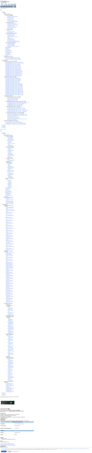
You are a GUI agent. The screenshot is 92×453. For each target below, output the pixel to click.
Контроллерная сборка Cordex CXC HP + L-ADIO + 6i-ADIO (18, 110)
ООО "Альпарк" (7, 13)
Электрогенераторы (11, 31)
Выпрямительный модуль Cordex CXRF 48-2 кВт (9, 281)
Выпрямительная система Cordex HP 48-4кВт (13, 69)
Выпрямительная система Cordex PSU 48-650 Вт (10, 249)
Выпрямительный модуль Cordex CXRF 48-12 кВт (14, 89)
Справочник (6, 55)
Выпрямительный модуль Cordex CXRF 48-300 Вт (14, 84)
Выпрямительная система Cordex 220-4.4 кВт (10, 228)
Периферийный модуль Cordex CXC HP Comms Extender (17, 103)
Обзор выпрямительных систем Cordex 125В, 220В (14, 62)
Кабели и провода (11, 17)
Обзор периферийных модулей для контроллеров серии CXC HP (18, 102)
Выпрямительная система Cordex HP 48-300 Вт (14, 72)
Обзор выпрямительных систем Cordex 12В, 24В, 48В (10, 210)
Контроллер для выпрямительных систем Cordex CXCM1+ (17, 115)
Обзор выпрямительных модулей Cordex (12, 77)
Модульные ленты (11, 35)
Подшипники (10, 28)
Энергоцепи (8, 194)
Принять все (4, 451)
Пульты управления (11, 44)
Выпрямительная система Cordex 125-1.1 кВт (13, 66)
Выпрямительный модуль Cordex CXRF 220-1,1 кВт (14, 93)
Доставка (3, 125)
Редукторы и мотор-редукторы (13, 24)
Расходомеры (8, 53)
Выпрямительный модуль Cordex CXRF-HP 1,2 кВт (9, 301)
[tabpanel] (46, 1)
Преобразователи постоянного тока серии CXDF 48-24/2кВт (16, 124)
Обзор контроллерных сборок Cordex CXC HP (15, 107)
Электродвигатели (11, 154)
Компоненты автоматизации (12, 26)
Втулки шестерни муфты (12, 27)
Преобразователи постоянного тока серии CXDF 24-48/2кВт (16, 123)
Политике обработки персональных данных (50, 449)
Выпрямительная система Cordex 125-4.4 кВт (13, 67)
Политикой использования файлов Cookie (69, 448)
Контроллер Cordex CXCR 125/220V (10, 374)
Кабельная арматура (9, 142)
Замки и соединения (10, 166)
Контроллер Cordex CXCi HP (13, 99)
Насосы (7, 48)
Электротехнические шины (12, 20)
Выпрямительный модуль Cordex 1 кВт (9, 264)
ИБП (9, 30)
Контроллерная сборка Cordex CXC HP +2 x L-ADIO (16, 109)
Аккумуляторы (10, 32)
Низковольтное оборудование (13, 16)
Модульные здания (9, 52)
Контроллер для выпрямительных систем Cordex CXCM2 (17, 114)
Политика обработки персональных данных (13, 58)
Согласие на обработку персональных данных (13, 59)
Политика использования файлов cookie (12, 57)
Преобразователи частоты (12, 23)
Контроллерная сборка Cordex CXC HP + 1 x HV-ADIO (11, 350)
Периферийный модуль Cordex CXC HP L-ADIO (11, 327)
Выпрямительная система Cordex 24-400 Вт (13, 64)
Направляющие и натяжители (13, 36)
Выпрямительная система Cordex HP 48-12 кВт (10, 246)
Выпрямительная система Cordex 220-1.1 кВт (13, 68)
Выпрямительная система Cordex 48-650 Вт (13, 65)
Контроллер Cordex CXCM (12, 116)
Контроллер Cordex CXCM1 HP (13, 98)
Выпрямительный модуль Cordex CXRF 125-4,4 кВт (14, 92)
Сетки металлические (11, 40)
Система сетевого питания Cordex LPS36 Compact (14, 122)
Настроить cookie (16, 451)
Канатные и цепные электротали (13, 46)
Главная (3, 11)
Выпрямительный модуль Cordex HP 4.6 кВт (13, 80)
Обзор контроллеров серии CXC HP (14, 97)
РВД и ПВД (8, 188)
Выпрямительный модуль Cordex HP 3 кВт (10, 266)
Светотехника (10, 19)
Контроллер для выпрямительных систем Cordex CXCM (17, 118)
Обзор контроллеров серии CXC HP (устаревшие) (16, 113)
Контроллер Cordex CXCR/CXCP (13, 117)
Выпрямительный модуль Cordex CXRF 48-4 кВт (14, 83)
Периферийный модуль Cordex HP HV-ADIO (15, 105)
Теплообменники (9, 50)
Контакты (4, 127)
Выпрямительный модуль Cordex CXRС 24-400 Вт (14, 86)
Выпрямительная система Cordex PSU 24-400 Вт (14, 70)
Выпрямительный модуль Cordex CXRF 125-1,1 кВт (9, 299)
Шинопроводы (8, 47)
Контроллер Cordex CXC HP (12, 100)
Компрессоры (8, 51)
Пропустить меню (3, 8)
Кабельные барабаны (11, 45)
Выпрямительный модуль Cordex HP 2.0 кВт (13, 78)
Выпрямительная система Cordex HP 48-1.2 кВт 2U (14, 73)
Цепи (9, 37)
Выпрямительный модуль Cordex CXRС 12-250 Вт (14, 87)
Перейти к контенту (3, 0)
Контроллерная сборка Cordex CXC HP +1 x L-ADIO (16, 108)
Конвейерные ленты (11, 34)
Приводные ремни (11, 39)
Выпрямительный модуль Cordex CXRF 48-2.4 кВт (9, 283)
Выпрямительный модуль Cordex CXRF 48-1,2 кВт (14, 90)
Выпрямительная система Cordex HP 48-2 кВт (13, 74)
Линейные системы (11, 25)
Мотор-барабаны (11, 38)
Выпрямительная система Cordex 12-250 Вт (13, 63)
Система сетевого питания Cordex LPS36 (13, 121)
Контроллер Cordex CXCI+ (12, 119)
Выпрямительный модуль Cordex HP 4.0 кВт (13, 79)
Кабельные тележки (11, 43)
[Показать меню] (0, 9)
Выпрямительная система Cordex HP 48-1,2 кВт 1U (14, 71)
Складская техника (9, 54)
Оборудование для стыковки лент (11, 174)
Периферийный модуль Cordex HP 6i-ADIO (15, 104)
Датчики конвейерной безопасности (14, 41)
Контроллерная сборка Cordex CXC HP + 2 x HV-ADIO (17, 111)
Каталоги (3, 392)
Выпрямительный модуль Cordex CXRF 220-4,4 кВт (14, 91)
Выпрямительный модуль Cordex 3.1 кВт (13, 81)
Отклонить (9, 451)
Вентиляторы (8, 49)
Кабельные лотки (11, 18)
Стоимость (4, 126)
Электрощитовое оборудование (13, 21)
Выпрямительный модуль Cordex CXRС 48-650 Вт (14, 85)
